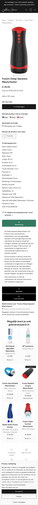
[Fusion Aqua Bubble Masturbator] (10, 373)
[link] (19, 501)
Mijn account (26, 453)
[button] (10, 10)
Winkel (10, 20)
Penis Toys (29, 20)
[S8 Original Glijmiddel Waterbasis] (10, 336)
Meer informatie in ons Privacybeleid (13, 485)
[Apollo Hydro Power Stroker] (10, 411)
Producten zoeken (12, 454)
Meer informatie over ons (10, 487)
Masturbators (7, 23)
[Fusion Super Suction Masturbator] (28, 411)
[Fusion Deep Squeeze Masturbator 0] (19, 50)
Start (4, 20)
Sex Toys (19, 20)
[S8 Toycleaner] (28, 336)
